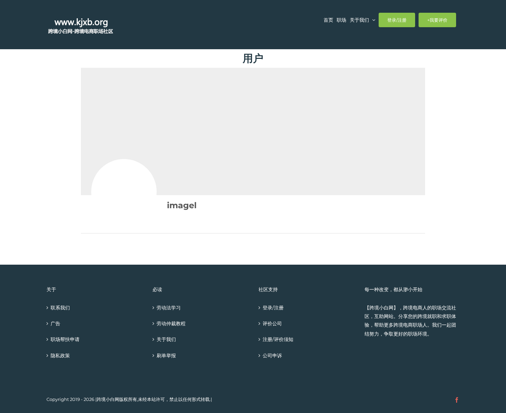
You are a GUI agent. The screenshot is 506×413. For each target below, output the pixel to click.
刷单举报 (166, 355)
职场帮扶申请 (65, 339)
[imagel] (124, 191)
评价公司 (272, 323)
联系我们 (60, 308)
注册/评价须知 (278, 339)
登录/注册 (273, 308)
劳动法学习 (169, 308)
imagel (182, 205)
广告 (55, 323)
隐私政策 (60, 355)
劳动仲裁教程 (171, 323)
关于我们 (166, 339)
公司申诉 (272, 355)
